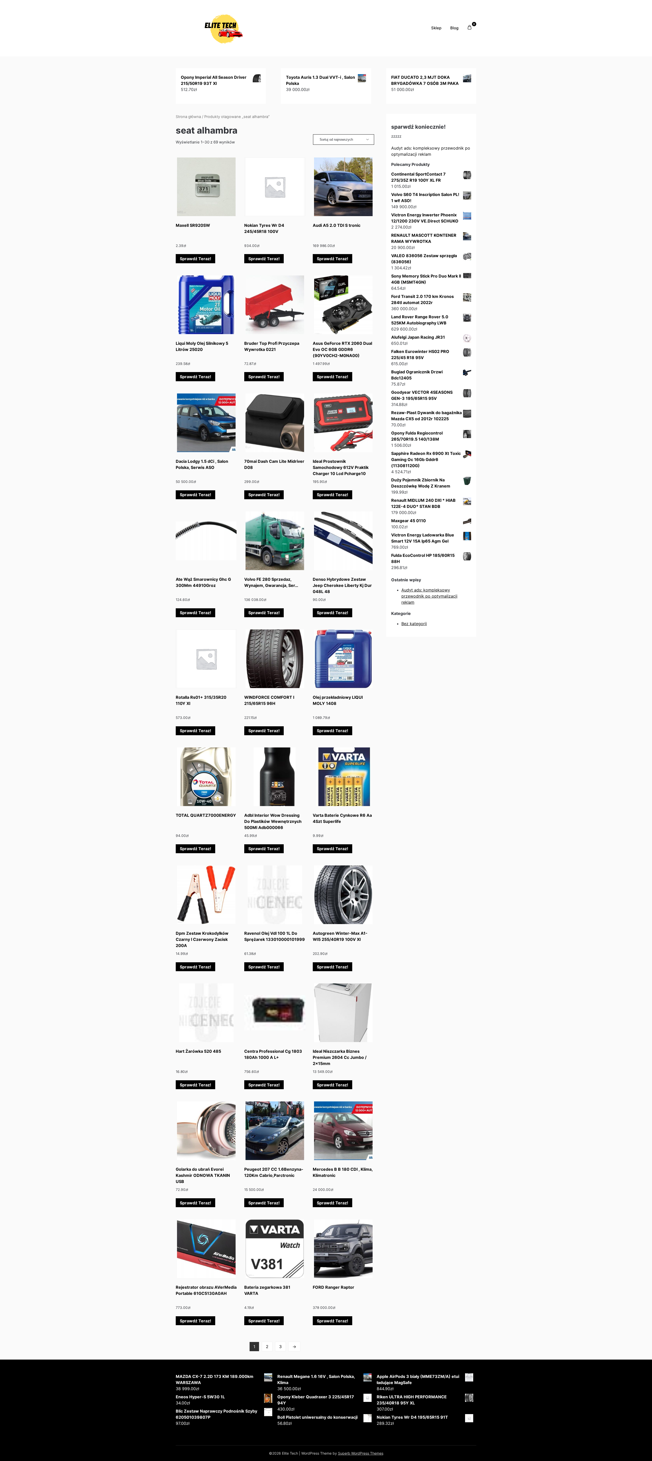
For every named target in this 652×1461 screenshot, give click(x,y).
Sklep (436, 27)
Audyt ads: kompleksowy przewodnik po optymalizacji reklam (429, 596)
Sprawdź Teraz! (195, 258)
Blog (454, 27)
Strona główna (188, 116)
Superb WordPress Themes (360, 1453)
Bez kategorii (414, 623)
